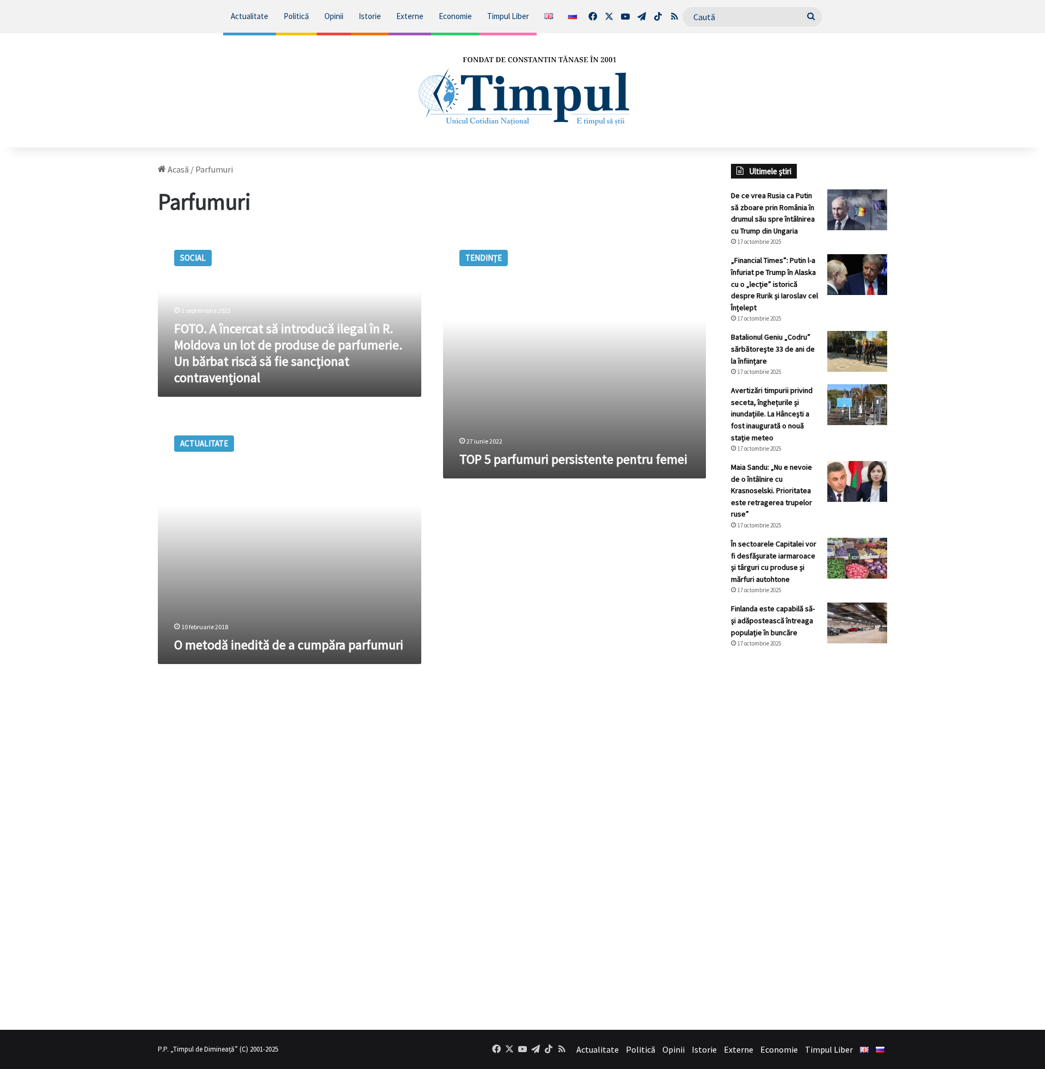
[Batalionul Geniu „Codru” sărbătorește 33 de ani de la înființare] (857, 351)
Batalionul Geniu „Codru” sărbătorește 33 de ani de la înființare (773, 348)
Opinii (333, 16)
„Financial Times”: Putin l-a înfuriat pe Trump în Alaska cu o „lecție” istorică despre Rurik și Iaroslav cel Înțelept (774, 283)
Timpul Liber (508, 16)
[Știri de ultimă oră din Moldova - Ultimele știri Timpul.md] (523, 90)
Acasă (177, 169)
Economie (455, 16)
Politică (296, 16)
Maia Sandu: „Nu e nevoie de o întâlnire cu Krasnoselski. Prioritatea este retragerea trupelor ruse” (771, 490)
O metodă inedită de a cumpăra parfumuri (288, 644)
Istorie (370, 16)
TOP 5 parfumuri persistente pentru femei (573, 459)
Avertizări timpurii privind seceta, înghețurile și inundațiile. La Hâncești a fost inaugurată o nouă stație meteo (772, 413)
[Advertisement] (809, 838)
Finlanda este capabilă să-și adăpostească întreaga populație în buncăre (773, 620)
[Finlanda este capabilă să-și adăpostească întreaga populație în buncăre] (857, 623)
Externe (409, 16)
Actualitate (249, 16)
